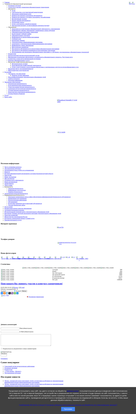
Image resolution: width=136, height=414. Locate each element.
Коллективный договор (19, 19)
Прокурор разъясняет (11, 215)
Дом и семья (8, 185)
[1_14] (62, 257)
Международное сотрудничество (18, 70)
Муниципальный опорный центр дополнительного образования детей (26, 212)
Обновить (4, 353)
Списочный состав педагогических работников (19, 366)
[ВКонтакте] (2, 293)
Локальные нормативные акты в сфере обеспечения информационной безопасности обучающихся (39, 197)
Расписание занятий (18, 40)
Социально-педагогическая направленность (22, 88)
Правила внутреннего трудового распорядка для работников (31, 17)
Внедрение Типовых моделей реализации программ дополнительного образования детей (32, 213)
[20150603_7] (47, 258)
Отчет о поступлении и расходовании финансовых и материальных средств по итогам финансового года (45, 67)
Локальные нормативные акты (21, 14)
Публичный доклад (18, 22)
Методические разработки (20, 47)
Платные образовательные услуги (19, 60)
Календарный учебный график (21, 34)
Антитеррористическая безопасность (16, 193)
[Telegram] (7, 293)
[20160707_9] (26, 258)
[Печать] (15, 287)
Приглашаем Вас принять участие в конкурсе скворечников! (32, 283)
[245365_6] (52, 258)
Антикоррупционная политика (14, 210)
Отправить (4, 358)
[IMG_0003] (85, 258)
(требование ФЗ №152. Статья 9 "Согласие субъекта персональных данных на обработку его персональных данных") (68, 405)
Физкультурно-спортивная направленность (21, 92)
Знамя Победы (9, 183)
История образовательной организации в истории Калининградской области (28, 173)
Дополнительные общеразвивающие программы (27, 42)
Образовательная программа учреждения (25, 32)
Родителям (7, 72)
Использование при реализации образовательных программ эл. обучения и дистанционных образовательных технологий (50, 52)
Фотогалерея (8, 207)
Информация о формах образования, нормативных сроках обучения (33, 30)
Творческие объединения (12, 82)
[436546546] (58, 258)
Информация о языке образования (22, 45)
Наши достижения (10, 177)
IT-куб (6, 95)
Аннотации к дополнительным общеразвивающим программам (32, 44)
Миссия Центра (9, 178)
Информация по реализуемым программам (25, 37)
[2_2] (73, 257)
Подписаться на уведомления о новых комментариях (19, 348)
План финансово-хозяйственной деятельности (26, 65)
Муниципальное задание (20, 64)
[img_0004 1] (79, 260)
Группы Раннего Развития (16, 93)
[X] (10, 293)
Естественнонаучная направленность (20, 85)
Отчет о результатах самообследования (24, 24)
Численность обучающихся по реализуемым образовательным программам (35, 49)
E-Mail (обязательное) (26, 331)
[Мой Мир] (17, 293)
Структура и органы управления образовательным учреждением (28, 7)
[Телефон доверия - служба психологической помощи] (68, 246)
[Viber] (12, 293)
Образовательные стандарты (21, 35)
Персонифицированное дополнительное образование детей (27, 77)
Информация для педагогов (17, 190)
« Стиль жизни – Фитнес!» (12, 371)
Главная (6, 2)
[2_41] (68, 257)
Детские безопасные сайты (16, 205)
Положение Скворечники (36, 297)
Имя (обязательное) (26, 328)
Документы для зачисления (16, 73)
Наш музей (7, 175)
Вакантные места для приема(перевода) (20, 69)
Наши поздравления (10, 182)
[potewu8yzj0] (37, 258)
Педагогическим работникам (17, 200)
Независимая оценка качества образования (17, 208)
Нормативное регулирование (17, 198)
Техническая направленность (17, 83)
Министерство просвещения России (15, 217)
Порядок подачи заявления (20, 75)
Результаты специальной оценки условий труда (19, 218)
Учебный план (16, 39)
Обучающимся (12, 202)
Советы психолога (14, 78)
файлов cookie (73, 391)
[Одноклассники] (4, 293)
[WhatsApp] (15, 293)
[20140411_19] (32, 258)
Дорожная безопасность (15, 188)
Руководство (12, 54)
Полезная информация (15, 80)
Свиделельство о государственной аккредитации (27, 12)
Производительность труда (12, 220)
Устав (13, 10)
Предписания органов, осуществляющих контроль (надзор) (30, 25)
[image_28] (20, 258)
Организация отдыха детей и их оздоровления (19, 170)
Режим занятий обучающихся (21, 20)
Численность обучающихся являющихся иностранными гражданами (33, 50)
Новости (7, 172)
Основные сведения (14, 5)
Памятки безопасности (15, 192)
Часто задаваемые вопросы (12, 167)
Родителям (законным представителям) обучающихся (25, 203)
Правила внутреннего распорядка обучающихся (27, 15)
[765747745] (4, 258)
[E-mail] (21, 287)
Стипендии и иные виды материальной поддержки (24, 59)
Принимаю (68, 409)
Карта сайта (8, 97)
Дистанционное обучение (12, 168)
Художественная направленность (18, 90)
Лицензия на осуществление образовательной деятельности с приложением (36, 29)
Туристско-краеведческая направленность (21, 87)
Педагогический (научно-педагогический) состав (23, 55)
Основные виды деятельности (13, 180)
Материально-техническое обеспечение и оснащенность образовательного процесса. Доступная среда (40, 57)
